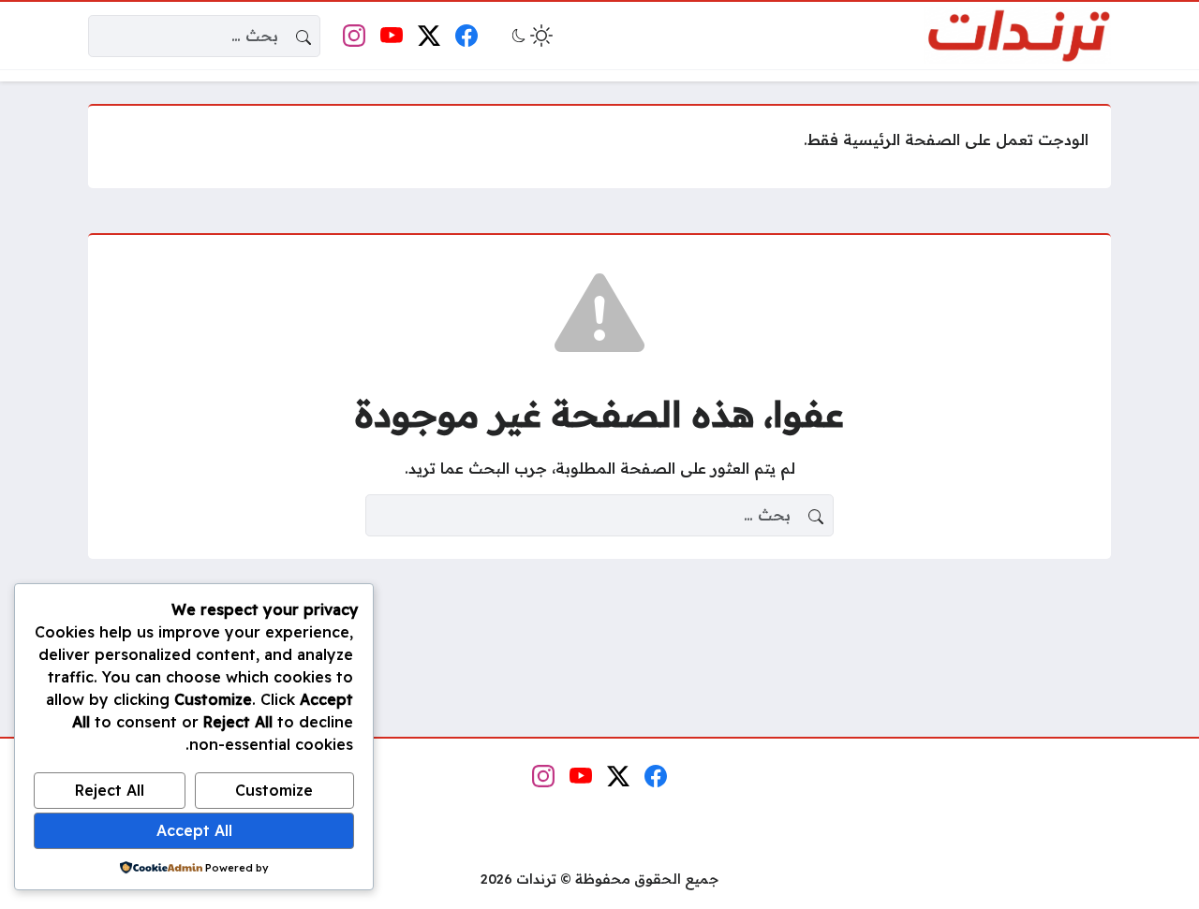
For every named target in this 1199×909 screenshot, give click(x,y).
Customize (274, 790)
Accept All (194, 830)
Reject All (109, 790)
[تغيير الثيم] (530, 35)
